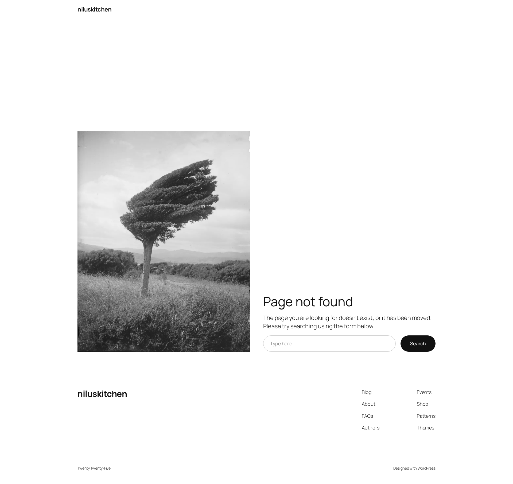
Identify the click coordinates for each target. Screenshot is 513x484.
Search (418, 343)
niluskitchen (94, 9)
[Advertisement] (256, 75)
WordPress (427, 468)
